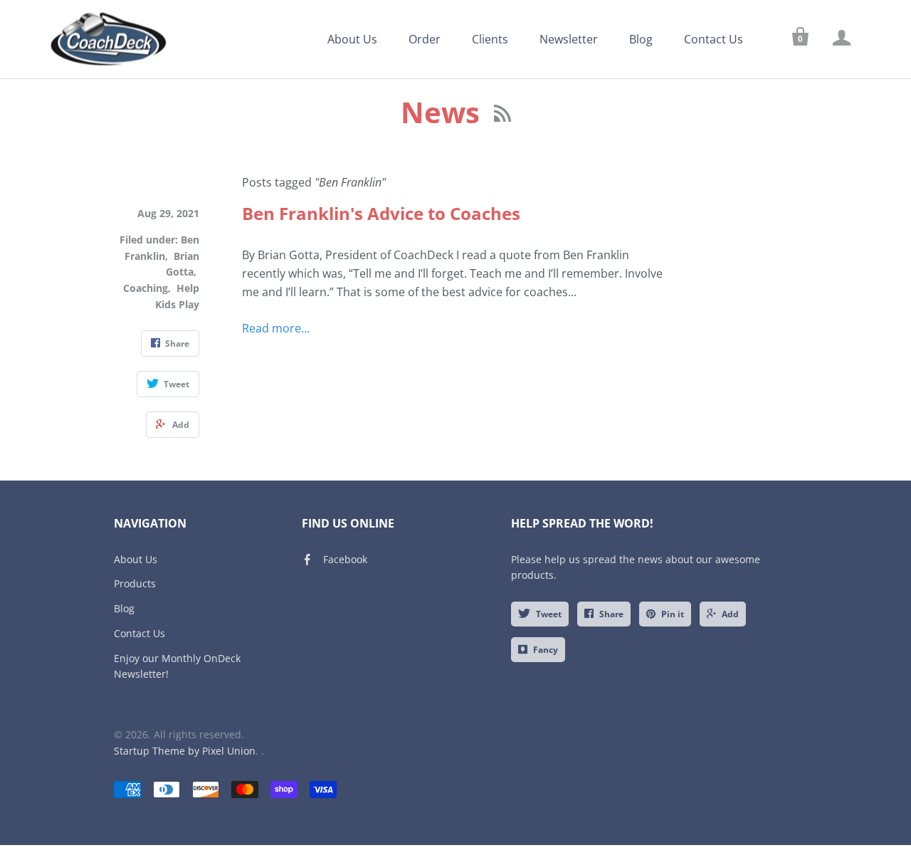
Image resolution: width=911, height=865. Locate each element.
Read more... (276, 328)
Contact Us (713, 39)
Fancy (545, 650)
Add (730, 614)
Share (611, 614)
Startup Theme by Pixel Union (185, 750)
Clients (490, 39)
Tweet (549, 614)
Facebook (345, 559)
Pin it (672, 614)
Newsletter (568, 39)
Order (425, 39)
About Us (352, 39)
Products (135, 583)
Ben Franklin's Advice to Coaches (381, 213)
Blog (641, 39)
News (444, 112)
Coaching (145, 288)
